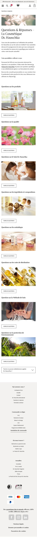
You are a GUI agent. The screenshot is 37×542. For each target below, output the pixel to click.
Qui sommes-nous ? (18, 387)
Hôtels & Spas (18, 448)
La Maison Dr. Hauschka (18, 451)
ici (14, 76)
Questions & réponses (18, 400)
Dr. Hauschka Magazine (18, 469)
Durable (18, 392)
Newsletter (18, 464)
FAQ (18, 415)
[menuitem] (2, 5)
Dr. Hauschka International (18, 397)
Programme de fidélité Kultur (18, 427)
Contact (18, 395)
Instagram (18, 517)
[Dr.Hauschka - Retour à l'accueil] (18, 3)
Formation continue (18, 402)
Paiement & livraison (18, 418)
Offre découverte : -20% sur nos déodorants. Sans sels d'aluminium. (18, 1)
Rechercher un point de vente (19, 443)
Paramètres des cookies (18, 531)
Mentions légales (18, 524)
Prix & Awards (18, 466)
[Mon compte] (30, 5)
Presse (18, 474)
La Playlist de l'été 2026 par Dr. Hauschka (18, 476)
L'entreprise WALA (18, 390)
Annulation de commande (19, 430)
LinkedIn (25, 517)
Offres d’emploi (18, 471)
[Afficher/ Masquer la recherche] (7, 5)
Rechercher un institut (18, 446)
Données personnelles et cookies (18, 527)
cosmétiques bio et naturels (14, 509)
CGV (19, 423)
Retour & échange (18, 420)
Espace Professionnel (19, 425)
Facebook (11, 517)
